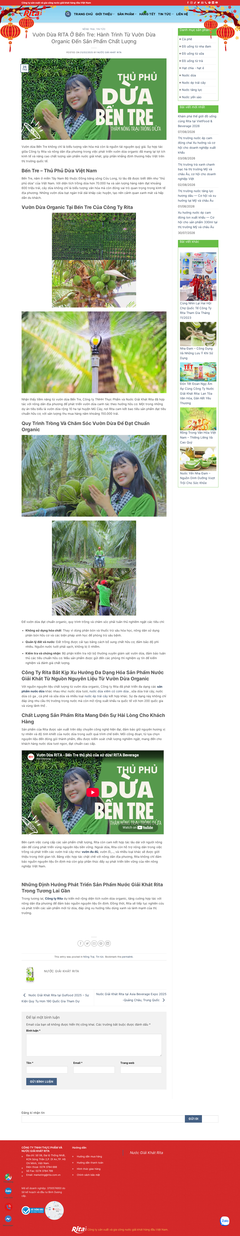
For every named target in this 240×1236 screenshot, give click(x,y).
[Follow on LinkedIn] (213, 3)
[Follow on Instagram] (191, 3)
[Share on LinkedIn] (108, 943)
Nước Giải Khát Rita (146, 1152)
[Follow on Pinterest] (209, 3)
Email (77, 1062)
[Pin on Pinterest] (101, 943)
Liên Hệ (182, 14)
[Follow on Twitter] (198, 3)
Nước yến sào (192, 97)
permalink (127, 956)
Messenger (8, 1212)
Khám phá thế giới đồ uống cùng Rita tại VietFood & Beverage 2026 (197, 121)
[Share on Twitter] (87, 943)
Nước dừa (189, 75)
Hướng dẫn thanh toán (90, 1162)
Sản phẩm (125, 14)
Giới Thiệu (103, 14)
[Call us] (206, 3)
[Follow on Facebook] (188, 3)
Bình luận (33, 1030)
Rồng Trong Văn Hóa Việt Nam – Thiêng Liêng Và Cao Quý (198, 437)
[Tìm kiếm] (68, 14)
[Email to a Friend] (94, 943)
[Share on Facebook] (80, 943)
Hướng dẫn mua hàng (89, 1156)
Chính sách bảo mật (88, 1174)
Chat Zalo (8, 1190)
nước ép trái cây (96, 696)
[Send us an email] (202, 3)
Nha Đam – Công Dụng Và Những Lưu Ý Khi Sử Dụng (196, 353)
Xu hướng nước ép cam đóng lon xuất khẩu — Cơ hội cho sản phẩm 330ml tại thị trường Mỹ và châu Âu (198, 220)
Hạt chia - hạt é (193, 68)
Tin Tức (164, 14)
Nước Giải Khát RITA (109, 52)
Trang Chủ (83, 14)
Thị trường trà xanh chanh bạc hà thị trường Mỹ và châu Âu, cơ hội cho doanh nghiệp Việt (197, 172)
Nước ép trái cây (194, 82)
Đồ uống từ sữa (193, 53)
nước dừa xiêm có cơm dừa (109, 691)
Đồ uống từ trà (192, 61)
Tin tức (101, 29)
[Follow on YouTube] (216, 3)
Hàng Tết (147, 14)
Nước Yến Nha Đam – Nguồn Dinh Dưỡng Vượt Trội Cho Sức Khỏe (197, 478)
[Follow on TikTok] (195, 3)
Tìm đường (8, 1182)
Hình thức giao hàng (88, 1168)
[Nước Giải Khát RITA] (40, 14)
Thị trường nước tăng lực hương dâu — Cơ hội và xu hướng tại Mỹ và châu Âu (197, 195)
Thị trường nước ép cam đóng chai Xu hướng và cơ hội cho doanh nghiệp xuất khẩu (197, 145)
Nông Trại (88, 29)
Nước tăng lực (192, 90)
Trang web (127, 1062)
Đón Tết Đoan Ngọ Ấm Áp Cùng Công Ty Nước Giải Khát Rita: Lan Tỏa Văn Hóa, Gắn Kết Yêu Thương (197, 393)
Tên (29, 1062)
